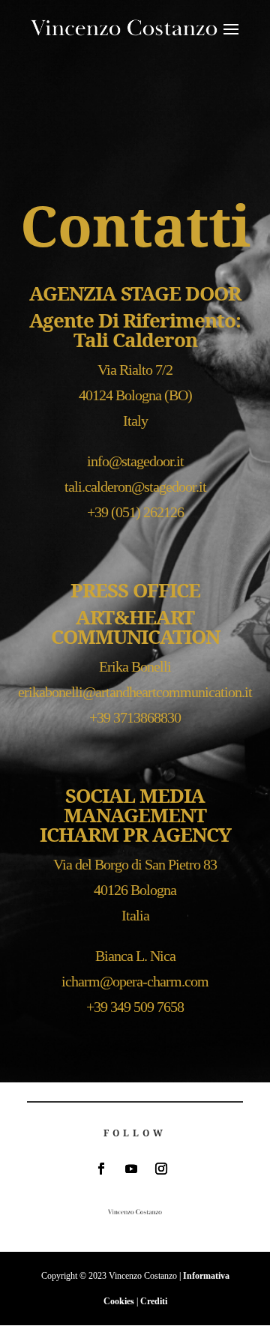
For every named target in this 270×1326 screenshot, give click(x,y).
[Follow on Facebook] (101, 1169)
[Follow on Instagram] (161, 1169)
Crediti (153, 1301)
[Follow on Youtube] (131, 1169)
